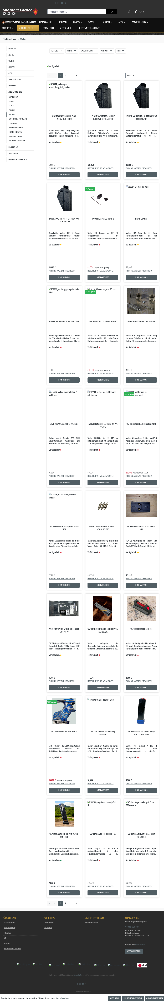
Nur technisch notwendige (133, 998)
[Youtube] (62, 3)
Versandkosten (78, 975)
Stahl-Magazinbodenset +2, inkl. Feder (64, 424)
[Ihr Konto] (129, 12)
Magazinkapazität (87, 51)
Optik (10, 73)
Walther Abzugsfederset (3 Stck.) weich (141, 424)
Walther (12, 114)
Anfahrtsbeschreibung (92, 922)
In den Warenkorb (64, 175)
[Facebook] (55, 3)
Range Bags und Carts (16, 136)
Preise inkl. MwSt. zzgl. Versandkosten (62, 168)
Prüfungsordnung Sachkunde (12, 949)
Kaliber (70, 51)
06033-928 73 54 (133, 926)
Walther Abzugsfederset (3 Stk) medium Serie (64, 528)
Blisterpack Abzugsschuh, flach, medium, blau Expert (64, 117)
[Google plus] (66, 3)
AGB (5, 938)
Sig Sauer (12, 110)
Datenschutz (7, 933)
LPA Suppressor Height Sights (103, 219)
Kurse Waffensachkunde (17, 160)
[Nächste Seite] (71, 75)
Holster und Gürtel (15, 132)
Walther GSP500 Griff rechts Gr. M (64, 732)
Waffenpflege (13, 97)
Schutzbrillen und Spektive (18, 119)
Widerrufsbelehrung (10, 928)
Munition (11, 67)
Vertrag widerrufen (134, 951)
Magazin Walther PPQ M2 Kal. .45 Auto (103, 321)
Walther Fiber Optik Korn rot (141, 629)
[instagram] (58, 3)
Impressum (7, 943)
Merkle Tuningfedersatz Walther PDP (141, 321)
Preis (119, 51)
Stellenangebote (49, 922)
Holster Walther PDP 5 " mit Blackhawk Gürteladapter (64, 220)
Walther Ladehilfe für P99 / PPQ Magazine (103, 733)
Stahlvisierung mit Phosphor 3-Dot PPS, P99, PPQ (103, 425)
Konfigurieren (114, 998)
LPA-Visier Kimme (141, 219)
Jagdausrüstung (14, 79)
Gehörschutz (13, 123)
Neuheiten (12, 49)
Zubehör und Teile (15, 92)
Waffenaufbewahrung (16, 128)
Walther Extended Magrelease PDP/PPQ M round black (103, 630)
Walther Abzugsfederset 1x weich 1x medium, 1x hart (102, 528)
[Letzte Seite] (76, 75)
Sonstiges (12, 86)
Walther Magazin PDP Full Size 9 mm (103, 834)
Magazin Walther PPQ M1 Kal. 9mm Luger (64, 321)
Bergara (11, 101)
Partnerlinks (48, 928)
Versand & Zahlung (9, 922)
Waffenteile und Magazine (17, 141)
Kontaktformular (140, 944)
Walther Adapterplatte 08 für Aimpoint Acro (141, 528)
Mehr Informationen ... (63, 998)
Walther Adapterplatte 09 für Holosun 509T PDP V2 (64, 630)
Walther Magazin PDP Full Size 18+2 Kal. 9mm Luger (64, 835)
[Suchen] (111, 11)
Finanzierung (13, 147)
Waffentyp (105, 51)
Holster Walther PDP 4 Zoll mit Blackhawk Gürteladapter (103, 117)
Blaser (11, 106)
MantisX (11, 55)
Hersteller (55, 51)
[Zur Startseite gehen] (20, 12)
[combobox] (76, 11)
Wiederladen (13, 153)
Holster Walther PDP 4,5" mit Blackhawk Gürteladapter (141, 117)
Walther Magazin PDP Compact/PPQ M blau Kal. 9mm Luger (141, 733)
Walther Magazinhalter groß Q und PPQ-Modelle (141, 835)
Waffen (11, 61)
